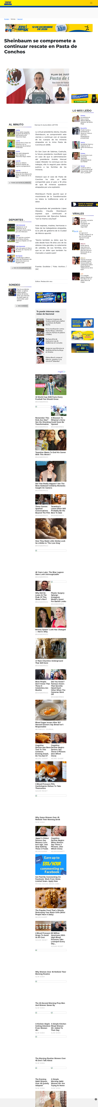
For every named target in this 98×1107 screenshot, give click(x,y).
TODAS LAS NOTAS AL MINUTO (21, 183)
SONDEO (14, 284)
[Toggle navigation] (91, 3)
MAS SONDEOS (23, 306)
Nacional (19, 19)
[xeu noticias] (8, 3)
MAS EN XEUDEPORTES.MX (22, 268)
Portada (6, 19)
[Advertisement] (22, 201)
